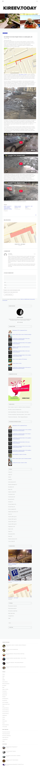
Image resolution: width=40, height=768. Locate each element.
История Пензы (10, 506)
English (9, 474)
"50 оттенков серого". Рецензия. (11, 751)
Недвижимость (5, 20)
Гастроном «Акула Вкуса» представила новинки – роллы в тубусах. (19, 414)
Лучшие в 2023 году (11, 521)
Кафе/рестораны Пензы (12, 511)
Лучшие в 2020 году (11, 516)
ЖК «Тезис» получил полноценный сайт (14, 409)
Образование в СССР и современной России (19, 330)
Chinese (9, 472)
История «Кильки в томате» (17, 363)
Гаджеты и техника (5, 689)
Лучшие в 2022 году (11, 519)
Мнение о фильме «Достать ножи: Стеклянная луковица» (21, 334)
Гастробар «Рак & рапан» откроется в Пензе (19, 462)
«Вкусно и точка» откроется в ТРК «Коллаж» (19, 359)
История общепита (11, 504)
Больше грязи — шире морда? (20, 244)
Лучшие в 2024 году (5, 713)
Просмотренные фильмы (12, 608)
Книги (9, 514)
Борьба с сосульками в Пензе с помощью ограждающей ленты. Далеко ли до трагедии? (18, 564)
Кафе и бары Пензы (11, 613)
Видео (9, 489)
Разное (9, 536)
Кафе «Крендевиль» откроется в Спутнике (19, 454)
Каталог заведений (11, 509)
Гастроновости (10, 494)
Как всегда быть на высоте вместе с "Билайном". (13, 755)
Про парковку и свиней (22, 74)
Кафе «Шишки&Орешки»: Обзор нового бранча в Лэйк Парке (29, 23)
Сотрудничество (4, 739)
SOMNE (9, 479)
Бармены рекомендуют (12, 484)
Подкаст (9, 531)
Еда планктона (10, 499)
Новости (3, 717)
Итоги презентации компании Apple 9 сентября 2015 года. (15, 764)
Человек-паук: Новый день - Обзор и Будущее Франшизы (14, 662)
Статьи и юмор (10, 541)
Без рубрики (4, 685)
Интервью (3, 696)
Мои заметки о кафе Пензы (6, 735)
